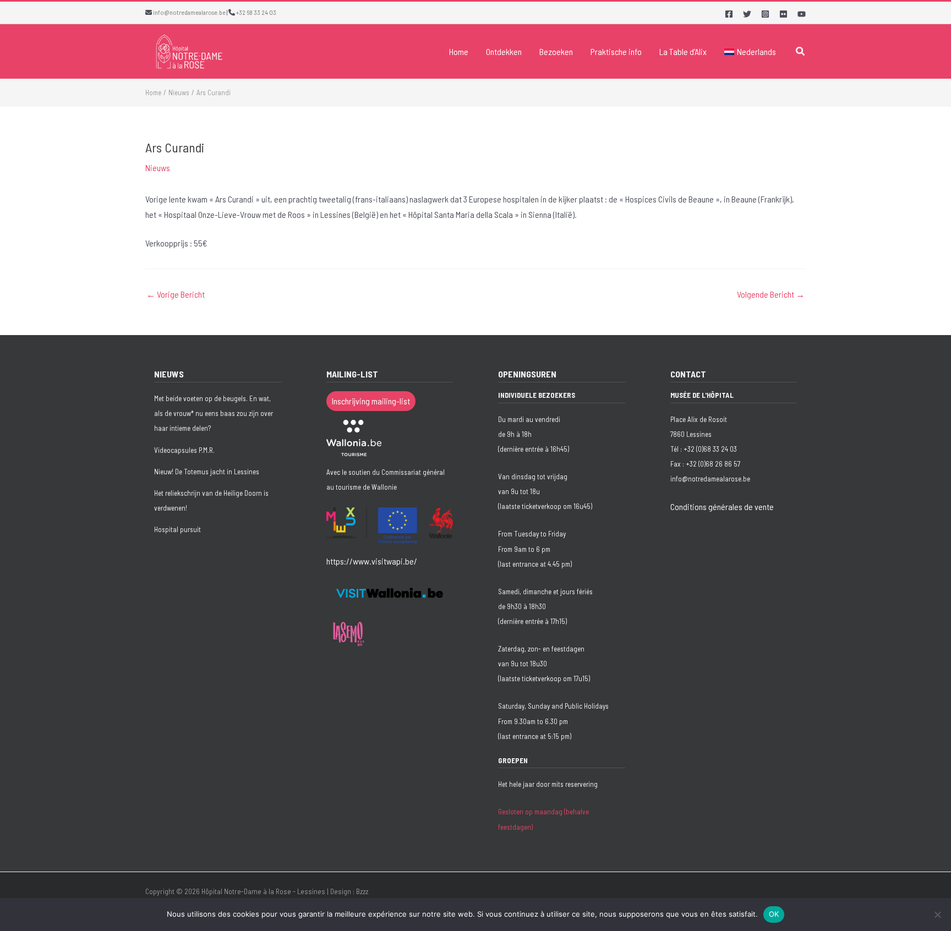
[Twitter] (747, 14)
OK (774, 914)
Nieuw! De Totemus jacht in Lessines (206, 471)
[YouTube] (801, 14)
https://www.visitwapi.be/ (371, 561)
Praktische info (616, 51)
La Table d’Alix (683, 51)
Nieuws (157, 167)
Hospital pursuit (177, 529)
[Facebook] (729, 14)
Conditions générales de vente (722, 506)
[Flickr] (783, 14)
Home (458, 51)
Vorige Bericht (175, 294)
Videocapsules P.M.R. (184, 450)
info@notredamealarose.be (189, 12)
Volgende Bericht (771, 294)
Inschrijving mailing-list (371, 401)
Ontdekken (504, 51)
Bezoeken (556, 51)
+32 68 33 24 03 (256, 12)
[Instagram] (765, 14)
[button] (801, 51)
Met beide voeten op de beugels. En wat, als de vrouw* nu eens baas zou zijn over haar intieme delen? (213, 413)
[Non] (937, 914)
